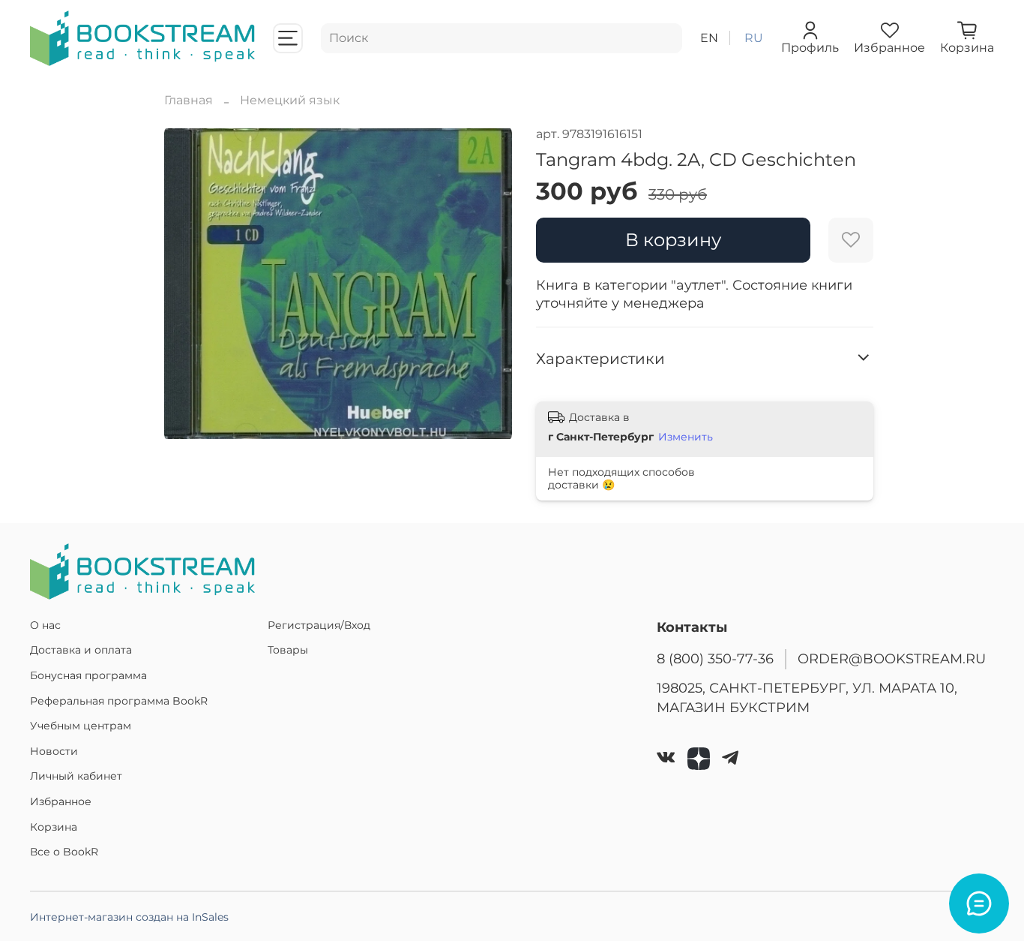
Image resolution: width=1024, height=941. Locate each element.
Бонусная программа (88, 675)
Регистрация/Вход (319, 625)
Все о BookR (64, 851)
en (709, 38)
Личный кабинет (76, 776)
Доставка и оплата (81, 650)
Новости (54, 751)
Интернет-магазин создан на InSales (129, 917)
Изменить (685, 436)
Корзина (53, 827)
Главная (188, 100)
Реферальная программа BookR (119, 701)
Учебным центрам (80, 725)
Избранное (60, 801)
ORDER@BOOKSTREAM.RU (892, 658)
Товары (288, 650)
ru (753, 38)
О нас (45, 625)
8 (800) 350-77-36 (715, 658)
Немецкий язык (290, 100)
